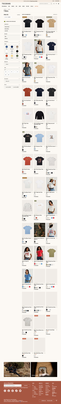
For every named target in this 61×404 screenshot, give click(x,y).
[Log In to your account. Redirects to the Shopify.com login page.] (56, 3)
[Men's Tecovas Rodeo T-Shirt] (39, 161)
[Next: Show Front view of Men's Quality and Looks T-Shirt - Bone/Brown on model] (56, 115)
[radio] (12, 27)
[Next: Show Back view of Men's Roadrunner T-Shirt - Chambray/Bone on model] (44, 138)
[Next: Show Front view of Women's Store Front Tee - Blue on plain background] (32, 69)
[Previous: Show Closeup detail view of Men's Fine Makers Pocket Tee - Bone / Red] (23, 184)
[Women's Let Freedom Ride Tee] (51, 230)
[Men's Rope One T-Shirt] (27, 161)
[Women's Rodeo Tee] (27, 253)
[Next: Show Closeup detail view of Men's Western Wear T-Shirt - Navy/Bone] (44, 92)
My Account (47, 385)
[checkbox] (10, 21)
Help (53, 383)
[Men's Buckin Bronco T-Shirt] (39, 345)
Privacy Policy (9, 400)
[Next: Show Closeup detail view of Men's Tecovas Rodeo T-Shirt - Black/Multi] (44, 161)
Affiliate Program (47, 394)
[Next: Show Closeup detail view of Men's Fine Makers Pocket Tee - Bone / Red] (32, 184)
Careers (40, 388)
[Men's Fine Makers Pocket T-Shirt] (27, 23)
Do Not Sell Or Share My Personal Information (11, 401)
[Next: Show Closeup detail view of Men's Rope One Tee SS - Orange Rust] (32, 161)
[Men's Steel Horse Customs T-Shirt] (51, 138)
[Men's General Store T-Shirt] (51, 69)
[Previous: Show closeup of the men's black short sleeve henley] (47, 299)
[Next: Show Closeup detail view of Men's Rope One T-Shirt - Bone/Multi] (44, 207)
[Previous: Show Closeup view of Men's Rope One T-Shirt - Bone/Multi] (35, 207)
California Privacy (15, 400)
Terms (5, 400)
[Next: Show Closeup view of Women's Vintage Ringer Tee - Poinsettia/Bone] (44, 253)
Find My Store (48, 386)
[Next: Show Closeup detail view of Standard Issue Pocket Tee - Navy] (44, 299)
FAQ (52, 385)
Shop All (5, 9)
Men (33, 385)
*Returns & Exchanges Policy (54, 389)
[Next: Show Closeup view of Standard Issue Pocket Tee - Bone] (56, 161)
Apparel (35, 387)
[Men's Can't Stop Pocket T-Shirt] (27, 92)
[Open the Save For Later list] (54, 3)
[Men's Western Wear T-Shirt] (39, 92)
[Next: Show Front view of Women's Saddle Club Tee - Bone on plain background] (56, 184)
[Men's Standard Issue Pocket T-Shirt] (39, 23)
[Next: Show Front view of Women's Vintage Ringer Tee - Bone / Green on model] (56, 276)
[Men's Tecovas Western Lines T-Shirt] (39, 322)
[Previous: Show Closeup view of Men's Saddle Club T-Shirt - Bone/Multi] (35, 184)
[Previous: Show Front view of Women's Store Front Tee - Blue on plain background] (23, 69)
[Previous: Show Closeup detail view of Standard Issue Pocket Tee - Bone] (47, 161)
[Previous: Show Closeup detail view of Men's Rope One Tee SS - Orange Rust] (23, 161)
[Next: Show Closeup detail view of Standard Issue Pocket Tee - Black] (44, 23)
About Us (40, 383)
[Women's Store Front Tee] (27, 69)
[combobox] (44, 3)
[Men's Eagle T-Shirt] (27, 115)
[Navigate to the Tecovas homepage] (6, 3)
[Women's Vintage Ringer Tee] (39, 46)
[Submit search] (51, 3)
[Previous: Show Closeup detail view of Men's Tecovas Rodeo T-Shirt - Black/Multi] (35, 161)
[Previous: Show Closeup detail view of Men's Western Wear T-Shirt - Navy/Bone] (35, 92)
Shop (33, 383)
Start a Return (54, 386)
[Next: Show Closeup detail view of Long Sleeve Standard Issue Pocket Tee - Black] (44, 115)
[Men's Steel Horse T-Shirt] (27, 345)
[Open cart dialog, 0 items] (58, 3)
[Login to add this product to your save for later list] (32, 32)
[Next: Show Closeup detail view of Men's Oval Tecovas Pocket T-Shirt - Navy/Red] (56, 46)
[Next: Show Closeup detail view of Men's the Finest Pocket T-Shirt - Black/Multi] (56, 92)
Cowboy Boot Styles (41, 392)
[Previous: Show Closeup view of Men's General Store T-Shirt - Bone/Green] (47, 69)
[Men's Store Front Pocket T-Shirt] (39, 69)
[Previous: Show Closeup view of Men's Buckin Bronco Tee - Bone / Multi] (35, 345)
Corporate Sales (47, 392)
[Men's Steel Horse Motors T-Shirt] (27, 138)
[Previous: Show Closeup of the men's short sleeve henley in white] (23, 46)
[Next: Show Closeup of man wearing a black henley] (56, 299)
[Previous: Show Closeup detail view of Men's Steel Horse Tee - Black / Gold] (23, 345)
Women (33, 390)
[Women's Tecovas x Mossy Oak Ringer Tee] (39, 230)
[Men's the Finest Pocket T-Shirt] (51, 92)
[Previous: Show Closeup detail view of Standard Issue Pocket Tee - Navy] (35, 299)
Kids (33, 395)
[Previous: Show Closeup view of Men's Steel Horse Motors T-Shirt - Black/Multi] (23, 138)
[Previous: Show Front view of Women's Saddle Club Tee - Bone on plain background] (47, 184)
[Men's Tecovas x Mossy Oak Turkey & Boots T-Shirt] (51, 23)
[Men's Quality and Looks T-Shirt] (51, 115)
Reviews (40, 390)
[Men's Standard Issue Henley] (27, 46)
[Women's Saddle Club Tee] (51, 184)
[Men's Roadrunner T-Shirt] (39, 138)
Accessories (35, 394)
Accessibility (20, 400)
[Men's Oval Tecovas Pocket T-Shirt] (51, 46)
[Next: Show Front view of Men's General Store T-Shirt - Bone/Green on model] (56, 69)
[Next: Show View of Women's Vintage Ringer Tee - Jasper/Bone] (32, 276)
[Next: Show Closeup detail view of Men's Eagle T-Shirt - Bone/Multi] (32, 115)
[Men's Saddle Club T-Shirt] (39, 184)
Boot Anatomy (41, 393)
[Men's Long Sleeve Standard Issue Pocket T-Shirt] (39, 115)
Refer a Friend (48, 390)
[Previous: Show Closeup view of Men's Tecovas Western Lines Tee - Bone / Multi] (35, 322)
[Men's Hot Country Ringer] (51, 322)
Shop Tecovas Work (33, 1)
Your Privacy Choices (24, 401)
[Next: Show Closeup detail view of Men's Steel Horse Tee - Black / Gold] (32, 345)
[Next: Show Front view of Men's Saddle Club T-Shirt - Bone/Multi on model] (44, 184)
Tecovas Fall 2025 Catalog (41, 387)
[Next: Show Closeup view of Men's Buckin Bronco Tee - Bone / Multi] (44, 345)
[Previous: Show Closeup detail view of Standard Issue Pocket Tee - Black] (35, 23)
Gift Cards (34, 396)
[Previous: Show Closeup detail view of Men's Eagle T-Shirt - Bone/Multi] (23, 115)
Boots (35, 386)
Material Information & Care (54, 393)
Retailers (47, 389)
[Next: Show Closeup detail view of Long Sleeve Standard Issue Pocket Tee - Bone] (32, 207)
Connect (47, 383)
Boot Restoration (54, 395)
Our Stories (41, 385)
